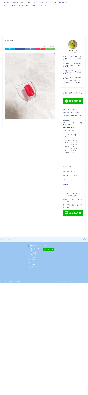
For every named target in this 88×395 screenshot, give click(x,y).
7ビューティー (32, 262)
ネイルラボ (31, 257)
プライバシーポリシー (9, 281)
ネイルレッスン (23, 6)
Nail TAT (31, 259)
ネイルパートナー (33, 261)
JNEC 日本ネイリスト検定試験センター (33, 254)
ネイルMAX (31, 264)
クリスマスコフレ (44, 6)
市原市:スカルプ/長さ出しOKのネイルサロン (17, 2)
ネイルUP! (31, 266)
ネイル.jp (31, 268)
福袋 (33, 6)
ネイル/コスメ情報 (9, 6)
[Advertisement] (43, 21)
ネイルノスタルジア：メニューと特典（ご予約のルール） (51, 2)
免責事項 (19, 281)
